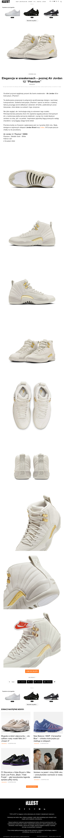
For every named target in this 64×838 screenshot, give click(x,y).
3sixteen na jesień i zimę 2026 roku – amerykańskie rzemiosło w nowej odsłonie (48, 774)
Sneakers (32, 84)
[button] (61, 1)
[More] (54, 681)
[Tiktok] (52, 1)
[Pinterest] (34, 809)
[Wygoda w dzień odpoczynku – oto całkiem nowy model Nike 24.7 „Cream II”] (15, 723)
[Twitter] (56, 1)
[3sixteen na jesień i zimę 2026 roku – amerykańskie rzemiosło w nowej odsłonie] (48, 759)
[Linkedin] (45, 809)
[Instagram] (50, 1)
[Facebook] (58, 1)
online (42, 127)
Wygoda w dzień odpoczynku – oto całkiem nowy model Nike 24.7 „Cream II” (15, 738)
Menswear (37, 779)
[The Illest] (6, 1)
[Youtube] (54, 1)
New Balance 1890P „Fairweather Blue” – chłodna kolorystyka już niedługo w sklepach (47, 738)
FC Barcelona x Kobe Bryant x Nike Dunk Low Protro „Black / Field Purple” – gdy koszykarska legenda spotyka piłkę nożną (15, 776)
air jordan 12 (32, 677)
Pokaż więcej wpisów (31, 786)
